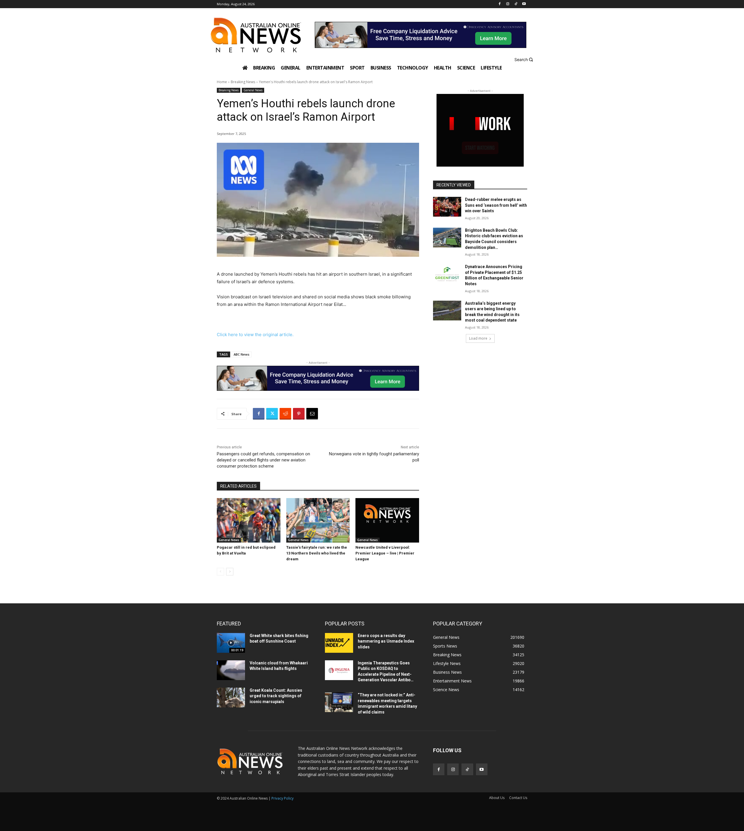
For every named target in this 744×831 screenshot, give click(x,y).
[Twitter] (272, 414)
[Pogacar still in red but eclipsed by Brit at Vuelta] (248, 520)
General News (253, 90)
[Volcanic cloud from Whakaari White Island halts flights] (231, 670)
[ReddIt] (285, 414)
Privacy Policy (282, 798)
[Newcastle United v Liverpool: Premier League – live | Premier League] (387, 520)
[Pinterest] (299, 414)
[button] (524, 59)
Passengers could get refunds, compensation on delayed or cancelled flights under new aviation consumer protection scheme (263, 460)
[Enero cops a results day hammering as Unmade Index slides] (339, 643)
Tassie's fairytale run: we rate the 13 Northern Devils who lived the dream (316, 553)
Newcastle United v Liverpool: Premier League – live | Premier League (384, 553)
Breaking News (243, 81)
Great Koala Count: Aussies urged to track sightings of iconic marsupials (276, 696)
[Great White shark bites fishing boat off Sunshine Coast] (231, 643)
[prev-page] (220, 571)
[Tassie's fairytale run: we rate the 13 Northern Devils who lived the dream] (318, 520)
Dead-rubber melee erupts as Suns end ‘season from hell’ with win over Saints (496, 205)
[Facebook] (499, 4)
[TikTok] (515, 4)
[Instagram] (508, 4)
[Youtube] (524, 4)
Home (222, 81)
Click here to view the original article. (255, 334)
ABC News (241, 354)
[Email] (312, 414)
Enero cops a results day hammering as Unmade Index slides (386, 641)
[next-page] (229, 571)
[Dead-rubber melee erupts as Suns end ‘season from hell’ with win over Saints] (447, 207)
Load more (478, 338)
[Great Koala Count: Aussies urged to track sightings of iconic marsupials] (231, 697)
